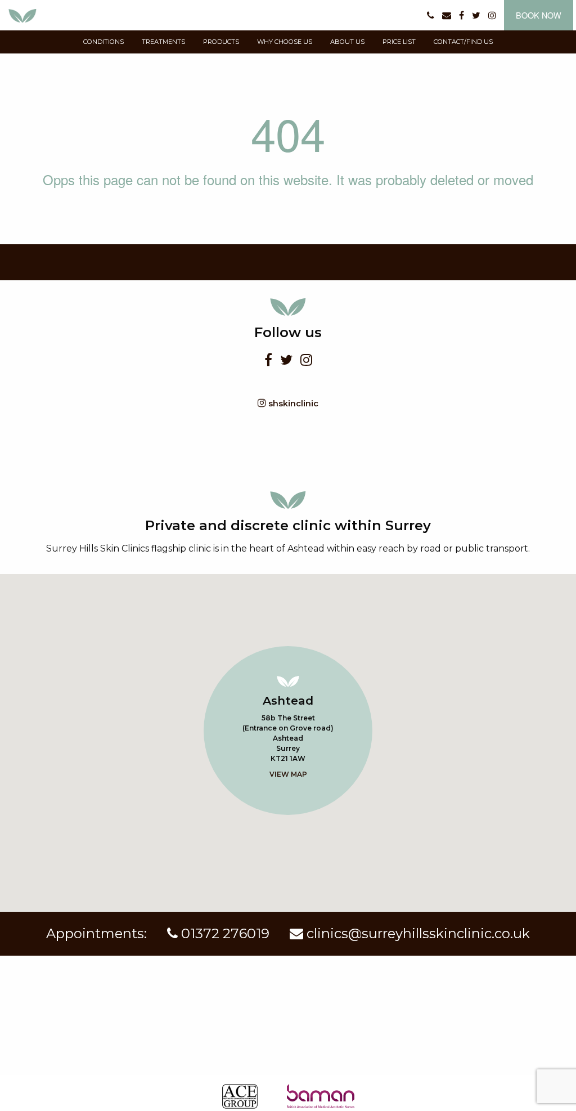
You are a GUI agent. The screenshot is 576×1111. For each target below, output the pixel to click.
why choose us (284, 42)
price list (399, 42)
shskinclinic (292, 403)
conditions (103, 42)
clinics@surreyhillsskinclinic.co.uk (416, 933)
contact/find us (463, 42)
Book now (538, 15)
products (221, 42)
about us (347, 42)
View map (288, 774)
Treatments (163, 42)
